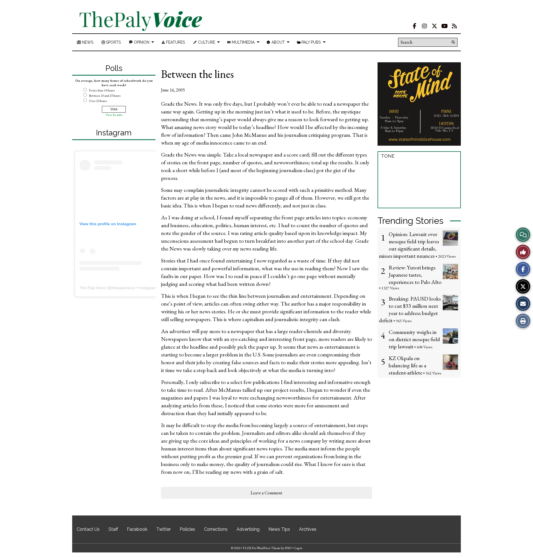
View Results (113, 115)
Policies (187, 529)
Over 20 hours (98, 101)
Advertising (248, 529)
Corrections (216, 529)
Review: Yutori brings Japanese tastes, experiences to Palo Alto (415, 275)
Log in (298, 548)
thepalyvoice (123, 288)
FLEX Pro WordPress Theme (261, 548)
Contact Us (88, 529)
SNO (288, 548)
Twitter (163, 529)
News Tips (279, 529)
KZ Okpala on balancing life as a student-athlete (407, 365)
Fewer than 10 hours (102, 90)
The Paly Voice (92, 288)
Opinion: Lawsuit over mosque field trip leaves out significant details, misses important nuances (409, 244)
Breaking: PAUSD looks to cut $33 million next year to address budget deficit (410, 309)
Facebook (137, 529)
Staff (113, 529)
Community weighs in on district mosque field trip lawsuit (414, 339)
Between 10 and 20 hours (104, 95)
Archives (307, 529)
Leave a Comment (266, 493)
